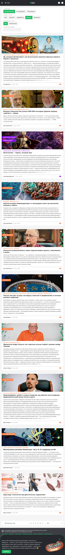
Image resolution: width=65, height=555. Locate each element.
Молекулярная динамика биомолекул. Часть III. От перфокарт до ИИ (29, 450)
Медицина (6, 201)
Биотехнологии (16, 150)
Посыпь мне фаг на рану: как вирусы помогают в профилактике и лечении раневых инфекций (32, 296)
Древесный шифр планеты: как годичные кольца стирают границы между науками (31, 345)
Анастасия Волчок (7, 125)
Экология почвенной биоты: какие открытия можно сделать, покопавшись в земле (32, 251)
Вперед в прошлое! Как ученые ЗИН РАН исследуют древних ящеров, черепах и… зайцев (30, 112)
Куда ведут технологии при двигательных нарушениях (24, 495)
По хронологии (9, 11)
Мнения (11, 109)
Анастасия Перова (7, 223)
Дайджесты (20, 17)
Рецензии (37, 17)
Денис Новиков (6, 422)
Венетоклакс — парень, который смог (17, 153)
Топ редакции (21, 11)
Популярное (31, 11)
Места (11, 248)
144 (48, 523)
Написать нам (48, 534)
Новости (11, 17)
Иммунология (16, 55)
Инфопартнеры (27, 534)
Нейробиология (24, 55)
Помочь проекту (38, 534)
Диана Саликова (7, 512)
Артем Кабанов (7, 317)
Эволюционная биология (21, 109)
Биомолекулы (7, 55)
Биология (6, 248)
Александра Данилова (8, 176)
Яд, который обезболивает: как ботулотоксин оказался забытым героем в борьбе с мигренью (31, 58)
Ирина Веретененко (8, 467)
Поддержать (6, 551)
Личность (6, 109)
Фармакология (34, 55)
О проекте (5, 534)
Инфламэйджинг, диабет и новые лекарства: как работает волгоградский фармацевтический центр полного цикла (31, 396)
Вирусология (22, 293)
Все (6, 17)
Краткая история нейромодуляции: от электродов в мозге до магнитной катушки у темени (30, 204)
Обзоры (28, 17)
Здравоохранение (32, 293)
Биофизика (12, 342)
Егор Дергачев (6, 84)
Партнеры (18, 534)
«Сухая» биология (8, 447)
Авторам (11, 534)
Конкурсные (13, 23)
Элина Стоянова (7, 368)
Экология (16, 248)
